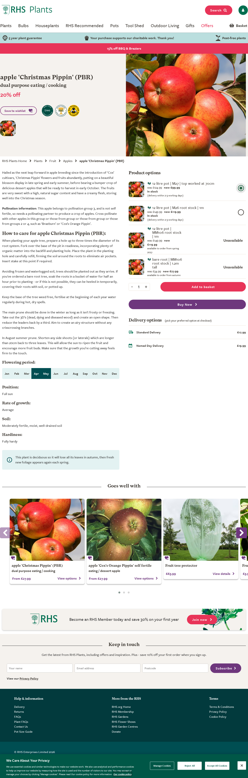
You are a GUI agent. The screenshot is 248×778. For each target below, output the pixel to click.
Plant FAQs (21, 721)
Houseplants (47, 25)
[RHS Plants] (27, 10)
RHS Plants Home (14, 160)
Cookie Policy (217, 716)
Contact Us (21, 726)
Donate (116, 731)
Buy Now (185, 304)
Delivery (19, 707)
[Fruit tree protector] (200, 530)
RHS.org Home (121, 707)
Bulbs (23, 25)
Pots (114, 25)
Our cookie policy (122, 774)
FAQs (17, 716)
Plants (6, 25)
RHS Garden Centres (125, 726)
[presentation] (241, 532)
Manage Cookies (162, 765)
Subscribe (224, 668)
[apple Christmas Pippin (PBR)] (47, 530)
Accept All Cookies (217, 765)
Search (216, 10)
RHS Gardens (120, 716)
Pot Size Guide (23, 731)
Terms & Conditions (221, 707)
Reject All (190, 765)
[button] (119, 592)
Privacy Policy (29, 678)
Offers (207, 25)
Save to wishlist (15, 111)
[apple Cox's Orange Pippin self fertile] (124, 530)
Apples (67, 160)
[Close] (242, 765)
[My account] (242, 10)
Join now (200, 619)
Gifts (190, 25)
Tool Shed (134, 25)
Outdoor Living (165, 25)
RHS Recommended (84, 25)
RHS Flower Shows (123, 721)
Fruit (52, 160)
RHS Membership (123, 711)
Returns (19, 711)
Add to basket (203, 286)
